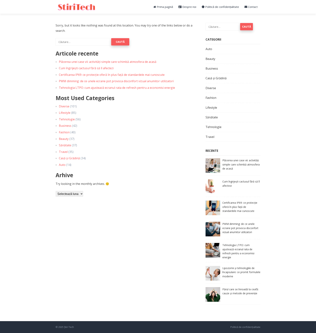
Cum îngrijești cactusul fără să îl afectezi (86, 68)
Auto (62, 165)
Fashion (64, 132)
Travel (63, 152)
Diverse (64, 106)
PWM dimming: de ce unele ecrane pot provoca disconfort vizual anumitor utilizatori (116, 81)
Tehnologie (67, 119)
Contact (252, 7)
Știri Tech (69, 327)
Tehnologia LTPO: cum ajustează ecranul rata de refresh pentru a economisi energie (117, 88)
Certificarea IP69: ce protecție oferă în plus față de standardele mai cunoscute (112, 75)
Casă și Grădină (69, 158)
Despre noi (189, 7)
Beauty (64, 139)
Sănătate (65, 145)
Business (65, 126)
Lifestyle (64, 113)
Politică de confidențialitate (221, 7)
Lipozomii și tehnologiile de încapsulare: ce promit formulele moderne (241, 272)
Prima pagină (164, 7)
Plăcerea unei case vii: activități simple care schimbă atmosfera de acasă (107, 62)
